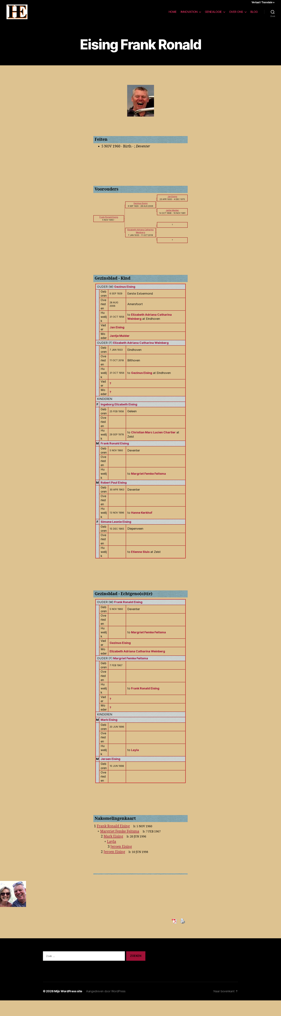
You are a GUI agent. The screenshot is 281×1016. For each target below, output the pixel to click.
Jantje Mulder (120, 335)
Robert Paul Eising (114, 482)
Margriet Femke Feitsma (130, 658)
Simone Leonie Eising (116, 521)
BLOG (254, 11)
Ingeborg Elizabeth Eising (119, 404)
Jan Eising (117, 327)
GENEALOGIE (213, 11)
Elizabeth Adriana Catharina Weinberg (141, 342)
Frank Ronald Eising (115, 443)
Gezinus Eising (124, 286)
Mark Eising (109, 719)
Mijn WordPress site (68, 991)
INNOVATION (189, 11)
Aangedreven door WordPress (106, 991)
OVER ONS (236, 11)
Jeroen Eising (110, 759)
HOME (173, 11)
